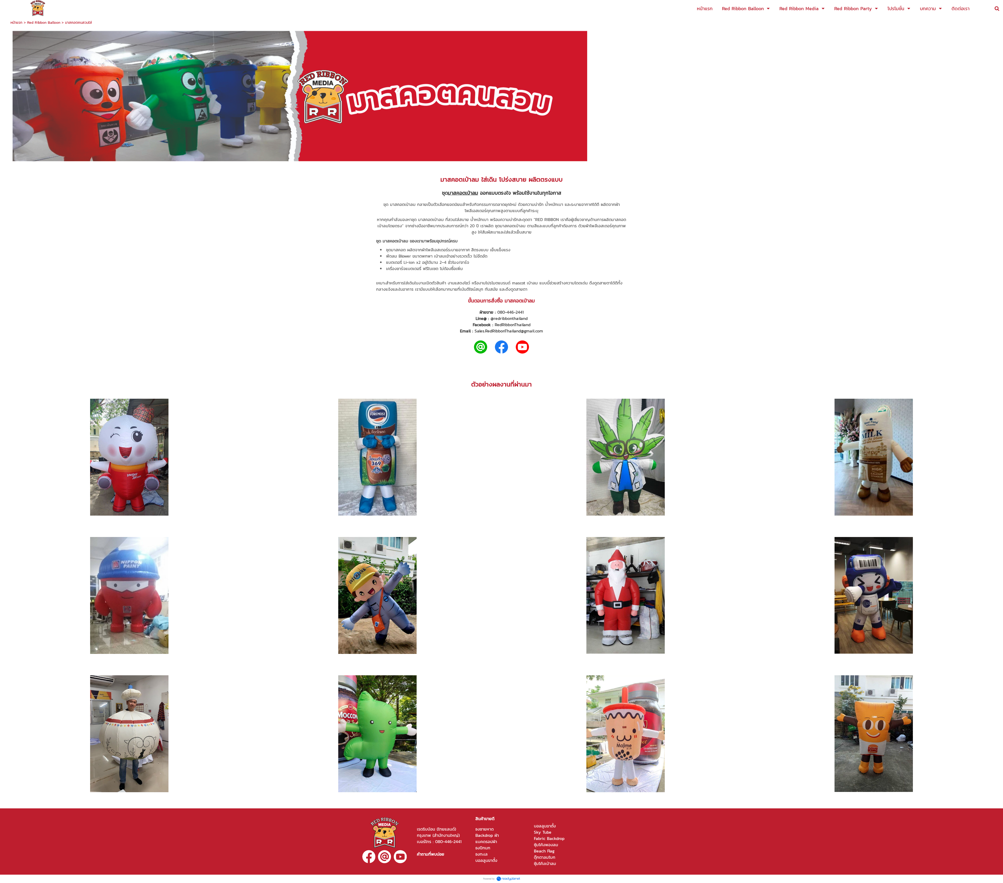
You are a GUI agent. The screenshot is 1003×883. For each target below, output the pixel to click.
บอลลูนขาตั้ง (486, 860)
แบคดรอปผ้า (486, 841)
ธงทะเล (481, 854)
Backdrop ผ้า (487, 835)
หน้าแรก (16, 22)
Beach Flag (544, 851)
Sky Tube (542, 832)
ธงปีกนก (482, 848)
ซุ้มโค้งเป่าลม (545, 863)
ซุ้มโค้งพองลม (546, 845)
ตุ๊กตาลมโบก (544, 857)
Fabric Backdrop (549, 838)
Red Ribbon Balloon (43, 22)
